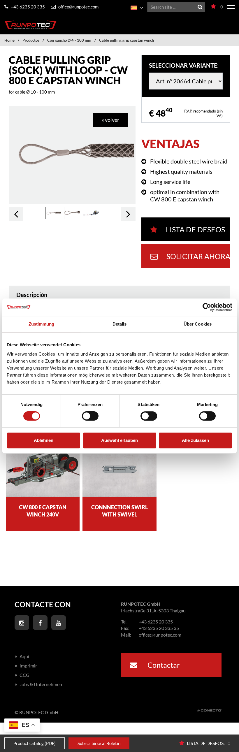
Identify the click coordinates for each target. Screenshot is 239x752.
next (128, 214)
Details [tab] (120, 323)
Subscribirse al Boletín (99, 743)
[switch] (90, 416)
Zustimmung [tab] (42, 323)
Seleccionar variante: (184, 65)
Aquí (22, 656)
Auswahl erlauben (119, 440)
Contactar (163, 664)
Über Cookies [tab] (198, 323)
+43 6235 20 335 (27, 6)
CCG (22, 675)
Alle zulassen (195, 440)
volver (16, 214)
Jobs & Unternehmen (38, 684)
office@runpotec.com (78, 6)
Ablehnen (43, 440)
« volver (110, 120)
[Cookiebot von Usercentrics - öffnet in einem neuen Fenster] (206, 307)
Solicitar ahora (198, 256)
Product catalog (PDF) (34, 743)
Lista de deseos (195, 229)
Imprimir (26, 665)
